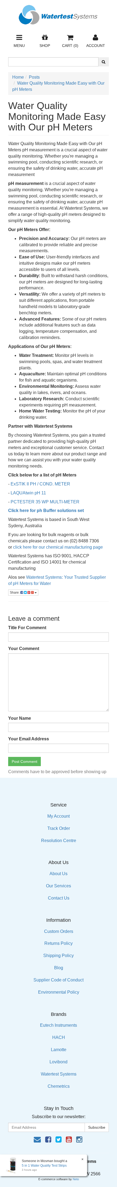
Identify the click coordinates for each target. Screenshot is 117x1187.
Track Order (58, 828)
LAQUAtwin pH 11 (28, 493)
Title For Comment (27, 627)
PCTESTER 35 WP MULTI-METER (45, 502)
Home (18, 77)
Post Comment (24, 761)
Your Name (19, 718)
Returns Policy (58, 943)
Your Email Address (28, 739)
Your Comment (23, 648)
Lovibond (58, 1062)
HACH (58, 1037)
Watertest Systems (58, 1074)
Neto (76, 1179)
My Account (58, 816)
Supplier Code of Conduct (58, 980)
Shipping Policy (58, 955)
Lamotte (58, 1049)
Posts (34, 77)
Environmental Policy (58, 992)
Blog (58, 967)
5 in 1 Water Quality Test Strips (44, 1165)
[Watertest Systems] (58, 13)
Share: (15, 592)
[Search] (103, 61)
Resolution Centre (58, 840)
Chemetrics (59, 1086)
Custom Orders (58, 931)
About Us (58, 873)
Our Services (58, 886)
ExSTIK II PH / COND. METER (40, 484)
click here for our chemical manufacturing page (58, 547)
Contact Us (58, 898)
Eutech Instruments (58, 1025)
